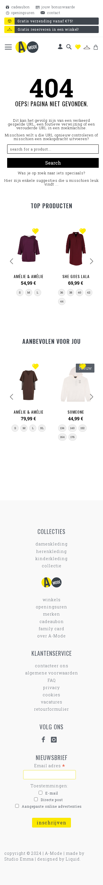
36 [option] (61, 292)
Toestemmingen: (49, 785)
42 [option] (88, 292)
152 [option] (82, 428)
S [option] (20, 292)
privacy (51, 687)
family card (51, 628)
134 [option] (62, 428)
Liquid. (73, 859)
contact (53, 12)
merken (51, 614)
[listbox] (28, 292)
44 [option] (62, 301)
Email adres (49, 765)
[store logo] (26, 47)
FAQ (51, 680)
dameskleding (51, 544)
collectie (52, 565)
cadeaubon (20, 7)
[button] (36, 231)
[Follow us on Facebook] (46, 740)
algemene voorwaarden (51, 673)
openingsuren (22, 12)
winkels (52, 599)
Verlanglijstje (78, 47)
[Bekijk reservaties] (87, 47)
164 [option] (62, 437)
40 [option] (79, 292)
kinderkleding (51, 558)
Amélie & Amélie (28, 276)
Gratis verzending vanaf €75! (45, 21)
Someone (76, 412)
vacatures (51, 702)
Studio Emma (19, 859)
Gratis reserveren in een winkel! (48, 29)
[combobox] (53, 149)
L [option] (37, 292)
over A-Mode (51, 636)
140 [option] (72, 428)
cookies (51, 694)
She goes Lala (76, 276)
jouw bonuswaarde (57, 7)
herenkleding (51, 551)
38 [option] (70, 292)
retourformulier (51, 709)
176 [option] (72, 437)
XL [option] (42, 428)
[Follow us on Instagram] (56, 740)
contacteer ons (51, 665)
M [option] (28, 292)
